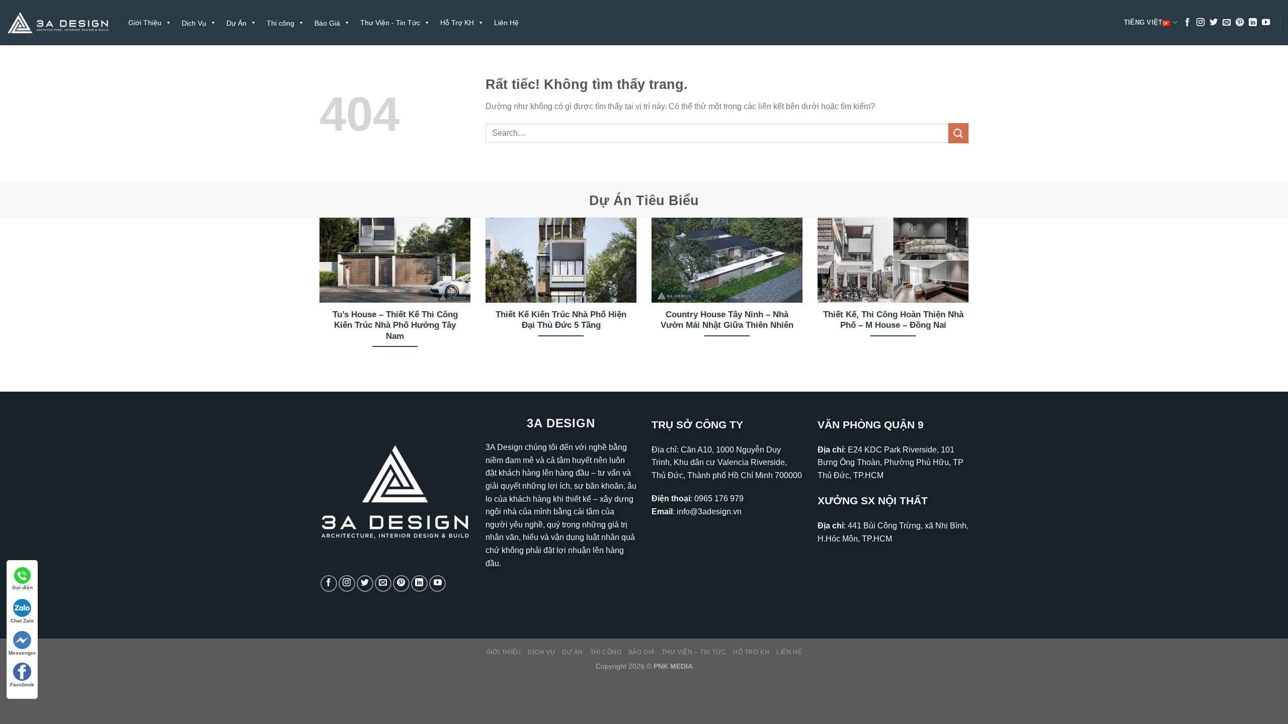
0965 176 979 (719, 498)
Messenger (22, 653)
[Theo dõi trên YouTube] (1266, 22)
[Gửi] (958, 133)
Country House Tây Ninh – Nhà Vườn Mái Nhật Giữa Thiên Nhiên (727, 320)
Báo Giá (641, 652)
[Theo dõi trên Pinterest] (1240, 22)
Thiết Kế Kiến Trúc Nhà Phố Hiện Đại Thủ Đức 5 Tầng (561, 320)
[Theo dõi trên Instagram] (1200, 22)
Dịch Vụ (541, 652)
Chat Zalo (22, 620)
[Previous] (317, 296)
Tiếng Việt (1143, 22)
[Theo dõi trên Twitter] (1214, 22)
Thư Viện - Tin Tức (390, 23)
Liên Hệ (506, 23)
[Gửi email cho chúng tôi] (1227, 22)
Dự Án (572, 652)
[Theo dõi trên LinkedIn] (1253, 22)
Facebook (22, 684)
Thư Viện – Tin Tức (694, 652)
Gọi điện (22, 587)
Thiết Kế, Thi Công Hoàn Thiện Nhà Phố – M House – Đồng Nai (893, 320)
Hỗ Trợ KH (457, 23)
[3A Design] (58, 23)
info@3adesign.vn (709, 511)
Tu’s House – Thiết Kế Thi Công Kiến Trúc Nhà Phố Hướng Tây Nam (395, 325)
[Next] (970, 296)
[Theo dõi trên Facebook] (1187, 22)
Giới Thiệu (145, 23)
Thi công (606, 652)
